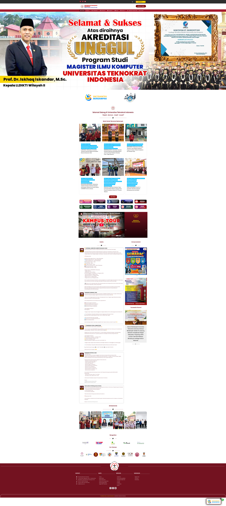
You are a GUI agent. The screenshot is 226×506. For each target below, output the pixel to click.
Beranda (82, 10)
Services (123, 10)
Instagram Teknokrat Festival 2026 (90, 381)
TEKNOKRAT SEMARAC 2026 (91, 292)
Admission (103, 10)
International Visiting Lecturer (92, 401)
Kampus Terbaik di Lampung (86, 145)
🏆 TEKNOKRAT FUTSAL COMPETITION (93, 325)
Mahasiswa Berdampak (138, 145)
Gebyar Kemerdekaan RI (140, 178)
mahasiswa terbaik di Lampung (86, 148)
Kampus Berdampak (130, 145)
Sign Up (129, 1)
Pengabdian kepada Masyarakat (110, 184)
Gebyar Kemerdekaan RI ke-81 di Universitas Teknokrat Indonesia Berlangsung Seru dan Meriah (133, 189)
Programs (110, 10)
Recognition (113, 435)
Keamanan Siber (93, 145)
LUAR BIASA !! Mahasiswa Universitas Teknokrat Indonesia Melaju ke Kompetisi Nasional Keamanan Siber (89, 151)
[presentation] (127, 320)
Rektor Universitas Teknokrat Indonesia (111, 148)
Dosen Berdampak (117, 178)
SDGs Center (141, 10)
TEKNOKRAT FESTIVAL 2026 (91, 353)
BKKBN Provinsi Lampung (88, 178)
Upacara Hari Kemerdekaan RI (132, 184)
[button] (126, 229)
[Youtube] (115, 488)
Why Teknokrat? (94, 10)
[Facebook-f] (110, 488)
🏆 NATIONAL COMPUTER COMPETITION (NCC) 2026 (96, 248)
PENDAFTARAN (140, 6)
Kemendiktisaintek (117, 145)
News (117, 10)
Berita (83, 178)
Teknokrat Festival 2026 (132, 10)
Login (125, 1)
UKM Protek (94, 148)
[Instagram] (113, 488)
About (88, 10)
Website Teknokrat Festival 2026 (90, 382)
